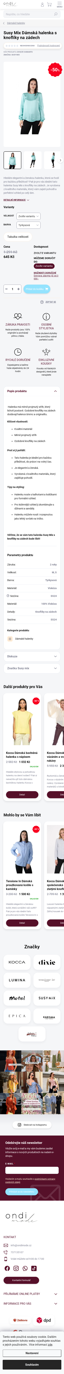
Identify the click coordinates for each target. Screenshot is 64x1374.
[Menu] (59, 4)
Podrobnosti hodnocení (48, 45)
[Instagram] (15, 1268)
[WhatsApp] (24, 1268)
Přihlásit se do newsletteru (21, 1192)
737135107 (17, 1252)
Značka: (12, 55)
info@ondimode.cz (21, 1245)
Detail (22, 794)
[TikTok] (33, 1268)
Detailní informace (15, 200)
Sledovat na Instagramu (35, 1125)
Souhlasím (32, 1364)
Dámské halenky (24, 638)
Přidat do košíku (35, 289)
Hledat (56, 14)
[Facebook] (7, 1268)
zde (50, 1344)
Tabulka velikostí (17, 236)
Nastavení (32, 1353)
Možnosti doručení (46, 276)
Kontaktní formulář (21, 1280)
